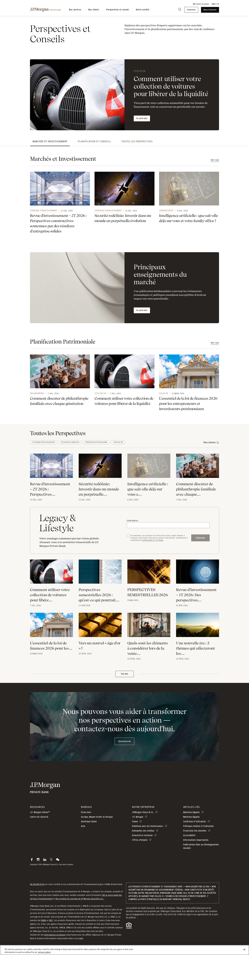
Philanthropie (37, 393)
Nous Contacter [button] (210, 10)
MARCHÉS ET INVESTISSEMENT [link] (50, 141)
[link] (60, 188)
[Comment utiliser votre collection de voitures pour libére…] (51, 573)
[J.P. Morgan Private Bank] (45, 10)
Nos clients (93, 10)
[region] (124, 950)
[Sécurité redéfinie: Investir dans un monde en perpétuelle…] (100, 467)
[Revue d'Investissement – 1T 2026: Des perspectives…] (197, 573)
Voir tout (215, 160)
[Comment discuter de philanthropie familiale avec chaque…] (197, 467)
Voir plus (124, 674)
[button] (201, 4)
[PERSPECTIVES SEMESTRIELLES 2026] (148, 573)
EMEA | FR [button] (215, 4)
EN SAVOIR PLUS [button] (37, 884)
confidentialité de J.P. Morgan (152, 540)
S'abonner (200, 538)
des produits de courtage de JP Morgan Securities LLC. (79, 898)
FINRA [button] (43, 920)
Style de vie (140, 71)
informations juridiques (54, 935)
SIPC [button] (51, 920)
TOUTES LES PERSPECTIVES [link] (137, 141)
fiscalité (163, 393)
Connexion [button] (191, 10)
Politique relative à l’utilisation (198, 826)
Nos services (75, 10)
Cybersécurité (166, 210)
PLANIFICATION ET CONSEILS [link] (94, 141)
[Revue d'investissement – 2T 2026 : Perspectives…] (51, 467)
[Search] (179, 10)
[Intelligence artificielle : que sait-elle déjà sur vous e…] (148, 467)
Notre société (142, 10)
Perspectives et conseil (117, 10)
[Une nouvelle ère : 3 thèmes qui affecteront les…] (197, 626)
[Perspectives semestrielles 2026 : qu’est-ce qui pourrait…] (100, 573)
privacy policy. (44, 952)
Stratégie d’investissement (43, 210)
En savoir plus (142, 118)
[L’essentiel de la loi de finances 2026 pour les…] (51, 626)
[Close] (244, 949)
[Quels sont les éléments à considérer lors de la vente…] (148, 626)
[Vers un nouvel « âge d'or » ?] (100, 626)
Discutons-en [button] (124, 741)
